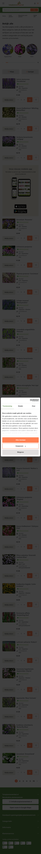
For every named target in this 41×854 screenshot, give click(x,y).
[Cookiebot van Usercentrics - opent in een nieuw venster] (30, 400)
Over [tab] (33, 406)
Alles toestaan (20, 440)
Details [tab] (20, 406)
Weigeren (20, 452)
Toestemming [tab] (7, 406)
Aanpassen (19, 446)
